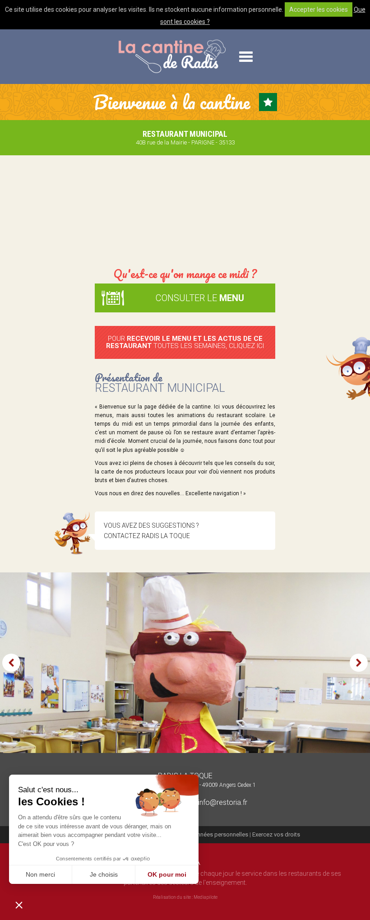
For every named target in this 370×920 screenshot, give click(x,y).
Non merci (40, 874)
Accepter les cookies (318, 9)
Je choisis (104, 874)
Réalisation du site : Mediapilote (185, 897)
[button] (19, 904)
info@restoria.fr (221, 802)
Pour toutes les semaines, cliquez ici (185, 342)
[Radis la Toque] (171, 56)
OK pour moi (167, 874)
